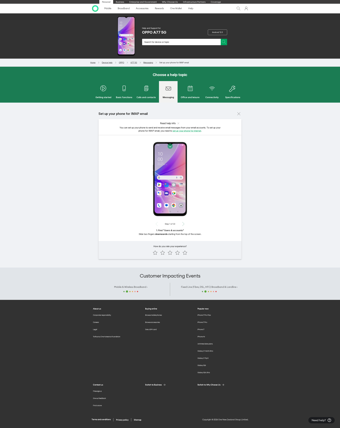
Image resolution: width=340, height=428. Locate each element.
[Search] (224, 42)
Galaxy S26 (201, 365)
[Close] (238, 113)
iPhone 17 (200, 329)
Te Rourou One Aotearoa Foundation (106, 336)
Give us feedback (99, 398)
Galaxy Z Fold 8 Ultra (205, 351)
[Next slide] (183, 224)
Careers (96, 322)
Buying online (151, 308)
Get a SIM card (150, 329)
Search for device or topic (156, 42)
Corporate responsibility (102, 315)
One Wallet (176, 8)
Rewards (159, 8)
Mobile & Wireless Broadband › (130, 286)
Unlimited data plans (205, 344)
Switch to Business (153, 384)
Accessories (142, 8)
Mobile (107, 8)
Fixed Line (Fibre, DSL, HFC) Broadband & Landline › (209, 286)
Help (190, 8)
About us (97, 308)
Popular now (203, 308)
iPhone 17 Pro (202, 322)
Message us (97, 391)
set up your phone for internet (187, 130)
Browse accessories (152, 322)
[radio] (155, 252)
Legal (95, 329)
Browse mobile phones (153, 315)
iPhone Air (201, 336)
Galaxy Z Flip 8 (202, 358)
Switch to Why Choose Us (208, 384)
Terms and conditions (101, 419)
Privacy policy (122, 420)
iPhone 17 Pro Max (204, 315)
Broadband (124, 8)
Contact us (98, 384)
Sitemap (137, 420)
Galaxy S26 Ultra (203, 372)
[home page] (95, 8)
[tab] (103, 92)
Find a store (97, 405)
